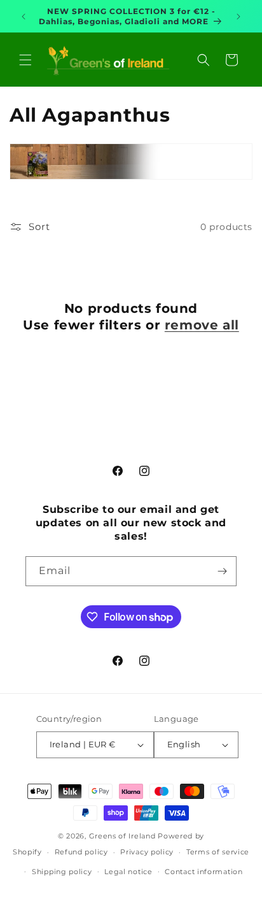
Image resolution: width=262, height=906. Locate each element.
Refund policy (81, 851)
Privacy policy (147, 851)
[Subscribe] (222, 571)
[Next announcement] (238, 17)
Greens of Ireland (122, 835)
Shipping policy (62, 871)
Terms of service (217, 851)
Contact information (203, 871)
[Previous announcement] (24, 17)
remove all (202, 325)
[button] (25, 60)
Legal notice (128, 871)
